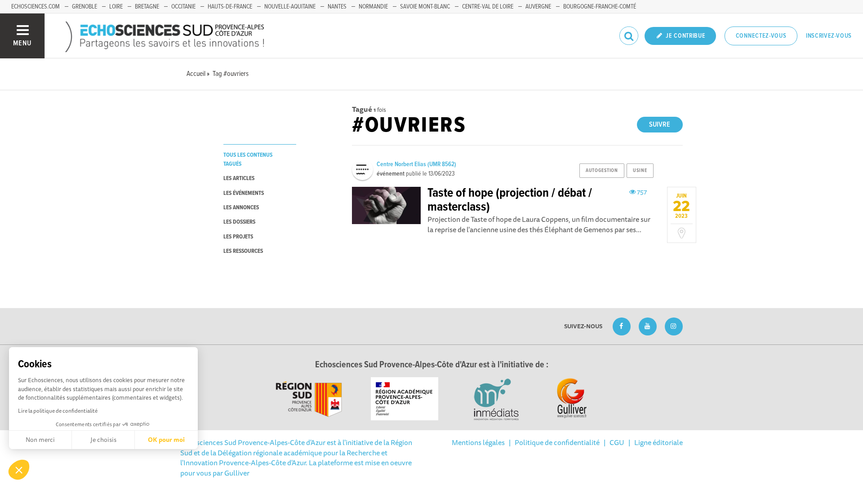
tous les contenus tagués (247, 159)
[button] (19, 470)
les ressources (243, 251)
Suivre (659, 124)
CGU (616, 442)
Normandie (373, 7)
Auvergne (538, 7)
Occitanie (183, 7)
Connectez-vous (761, 36)
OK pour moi (166, 440)
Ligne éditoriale (658, 442)
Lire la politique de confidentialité (58, 410)
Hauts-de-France (230, 7)
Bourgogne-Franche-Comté (599, 7)
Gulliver (236, 473)
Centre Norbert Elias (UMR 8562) (416, 164)
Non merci (40, 440)
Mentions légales (478, 442)
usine (640, 171)
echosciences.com (35, 7)
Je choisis (103, 440)
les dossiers (239, 222)
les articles (238, 178)
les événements (243, 193)
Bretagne (147, 7)
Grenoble (84, 7)
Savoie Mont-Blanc (425, 7)
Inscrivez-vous (829, 36)
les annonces (241, 208)
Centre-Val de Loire (487, 7)
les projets (238, 237)
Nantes (337, 7)
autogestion (602, 171)
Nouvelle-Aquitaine (290, 7)
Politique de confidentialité (557, 442)
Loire (116, 7)
